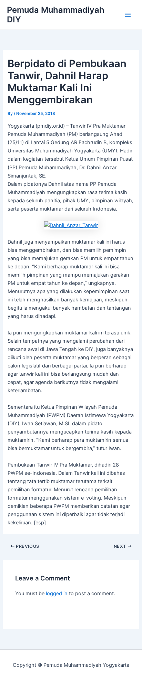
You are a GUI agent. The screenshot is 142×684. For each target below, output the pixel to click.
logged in (57, 593)
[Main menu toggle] (128, 15)
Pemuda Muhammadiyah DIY (55, 14)
